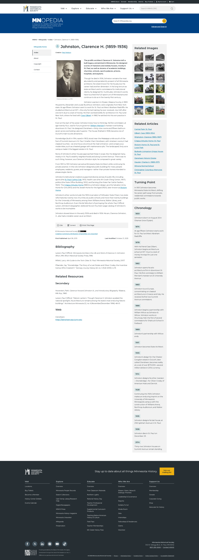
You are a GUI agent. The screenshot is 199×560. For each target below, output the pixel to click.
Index (50, 40)
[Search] (172, 8)
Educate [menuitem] (91, 482)
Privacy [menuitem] (116, 555)
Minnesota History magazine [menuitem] (66, 513)
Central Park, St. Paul (143, 129)
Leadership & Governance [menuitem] (127, 497)
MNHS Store (115, 1)
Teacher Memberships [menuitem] (95, 526)
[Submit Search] (164, 21)
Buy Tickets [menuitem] (29, 490)
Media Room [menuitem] (123, 509)
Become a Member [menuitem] (32, 495)
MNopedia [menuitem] (60, 522)
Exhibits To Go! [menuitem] (123, 505)
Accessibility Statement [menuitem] (167, 555)
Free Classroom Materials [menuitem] (96, 490)
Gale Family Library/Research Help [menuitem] (66, 500)
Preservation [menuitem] (60, 526)
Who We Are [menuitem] (124, 482)
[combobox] (139, 21)
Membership (132, 1)
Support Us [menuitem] (154, 482)
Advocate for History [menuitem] (156, 507)
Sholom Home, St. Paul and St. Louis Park (147, 146)
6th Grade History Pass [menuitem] (95, 530)
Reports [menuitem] (121, 501)
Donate (123, 1)
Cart (172, 1)
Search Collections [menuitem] (62, 495)
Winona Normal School (144, 166)
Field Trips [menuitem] (90, 522)
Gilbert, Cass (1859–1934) (144, 133)
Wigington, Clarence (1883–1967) (147, 137)
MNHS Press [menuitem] (60, 509)
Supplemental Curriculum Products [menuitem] (96, 510)
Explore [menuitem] (59, 482)
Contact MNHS (168, 547)
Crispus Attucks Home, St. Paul (147, 141)
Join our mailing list (166, 471)
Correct (73, 225)
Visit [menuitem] (27, 482)
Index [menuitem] (36, 52)
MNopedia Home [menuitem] (40, 47)
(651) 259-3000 (155, 547)
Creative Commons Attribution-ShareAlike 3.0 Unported (76, 234)
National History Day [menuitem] (94, 499)
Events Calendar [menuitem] (31, 503)
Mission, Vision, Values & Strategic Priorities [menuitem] (126, 492)
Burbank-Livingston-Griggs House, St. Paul (148, 152)
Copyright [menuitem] (37, 64)
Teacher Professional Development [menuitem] (94, 504)
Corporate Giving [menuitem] (155, 499)
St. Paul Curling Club (73, 180)
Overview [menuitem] (59, 486)
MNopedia (43, 40)
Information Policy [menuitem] (126, 555)
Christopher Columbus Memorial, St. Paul (148, 171)
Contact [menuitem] (37, 70)
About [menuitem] (36, 58)
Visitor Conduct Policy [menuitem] (151, 555)
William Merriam (97, 126)
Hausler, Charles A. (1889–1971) (147, 162)
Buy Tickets (149, 1)
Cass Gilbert (86, 115)
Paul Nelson (66, 52)
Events (141, 1)
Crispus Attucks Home (73, 185)
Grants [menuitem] (120, 526)
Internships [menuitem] (122, 517)
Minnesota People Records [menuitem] (66, 490)
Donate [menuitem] (152, 495)
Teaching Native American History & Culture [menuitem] (96, 516)
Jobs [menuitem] (119, 513)
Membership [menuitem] (153, 490)
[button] (63, 8)
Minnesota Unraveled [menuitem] (63, 517)
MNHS (34, 40)
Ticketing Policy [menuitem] (138, 555)
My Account (162, 1)
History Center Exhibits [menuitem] (33, 499)
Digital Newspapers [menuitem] (63, 505)
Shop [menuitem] (151, 503)
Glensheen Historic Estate (145, 158)
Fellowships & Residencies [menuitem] (127, 522)
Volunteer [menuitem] (121, 530)
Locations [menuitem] (28, 486)
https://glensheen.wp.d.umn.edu (68, 320)
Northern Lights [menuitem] (93, 495)
